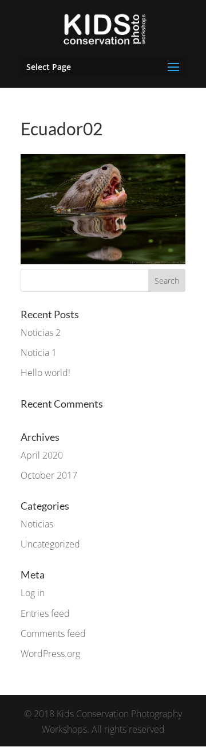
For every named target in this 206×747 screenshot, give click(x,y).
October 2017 (49, 475)
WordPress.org (50, 653)
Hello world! (45, 372)
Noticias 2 (41, 332)
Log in (33, 592)
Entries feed (45, 613)
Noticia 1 (39, 352)
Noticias (37, 524)
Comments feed (53, 633)
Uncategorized (50, 544)
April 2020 (42, 455)
